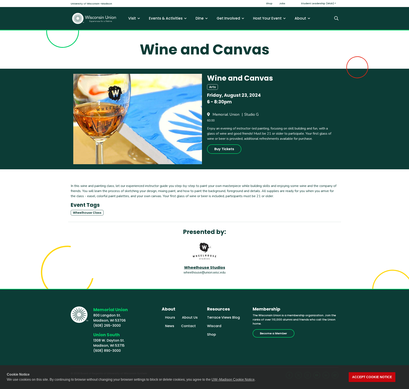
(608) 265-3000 (107, 325)
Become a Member (273, 333)
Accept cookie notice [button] (372, 377)
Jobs (282, 3)
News (169, 325)
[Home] (94, 18)
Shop (269, 3)
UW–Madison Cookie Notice (233, 379)
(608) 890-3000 (107, 350)
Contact (188, 325)
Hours (170, 317)
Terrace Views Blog (223, 317)
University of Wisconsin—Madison (91, 3)
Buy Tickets (224, 149)
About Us (190, 317)
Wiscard (214, 325)
